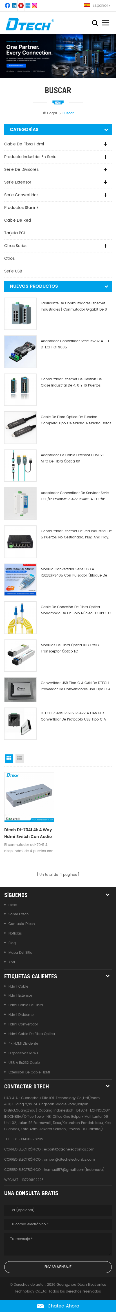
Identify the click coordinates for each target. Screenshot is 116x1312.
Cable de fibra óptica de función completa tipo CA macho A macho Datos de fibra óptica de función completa (76, 420)
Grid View (9, 758)
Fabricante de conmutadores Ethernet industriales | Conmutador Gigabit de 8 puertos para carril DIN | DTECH (74, 307)
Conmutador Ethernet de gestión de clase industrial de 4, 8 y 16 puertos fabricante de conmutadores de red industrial (72, 383)
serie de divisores (21, 169)
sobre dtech (18, 914)
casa (12, 905)
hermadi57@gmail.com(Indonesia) (74, 1170)
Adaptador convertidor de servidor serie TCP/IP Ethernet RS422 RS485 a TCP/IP (75, 496)
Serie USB (13, 271)
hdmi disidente (21, 1015)
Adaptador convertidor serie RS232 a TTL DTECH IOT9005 (75, 344)
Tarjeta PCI (14, 233)
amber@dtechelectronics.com (69, 1159)
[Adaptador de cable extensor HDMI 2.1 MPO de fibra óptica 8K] (20, 466)
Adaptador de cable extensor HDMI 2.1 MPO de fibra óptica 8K (72, 458)
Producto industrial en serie (30, 157)
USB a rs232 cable (24, 1063)
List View (19, 758)
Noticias (15, 933)
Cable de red (17, 220)
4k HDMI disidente (23, 1043)
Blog (12, 943)
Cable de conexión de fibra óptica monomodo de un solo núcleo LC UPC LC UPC (76, 610)
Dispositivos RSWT (23, 1053)
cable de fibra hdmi (24, 144)
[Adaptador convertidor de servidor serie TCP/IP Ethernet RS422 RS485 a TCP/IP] (20, 503)
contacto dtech (21, 924)
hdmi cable (18, 986)
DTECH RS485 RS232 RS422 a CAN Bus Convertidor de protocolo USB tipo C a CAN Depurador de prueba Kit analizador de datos (75, 717)
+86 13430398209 (28, 1139)
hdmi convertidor (23, 1024)
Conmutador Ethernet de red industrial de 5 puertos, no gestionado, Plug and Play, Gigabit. (76, 535)
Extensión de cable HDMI (29, 1072)
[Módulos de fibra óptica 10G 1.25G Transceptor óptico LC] (20, 656)
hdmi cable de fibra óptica (31, 1034)
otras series (15, 246)
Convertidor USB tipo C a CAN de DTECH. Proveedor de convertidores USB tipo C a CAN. (75, 686)
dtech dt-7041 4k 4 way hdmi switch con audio (28, 833)
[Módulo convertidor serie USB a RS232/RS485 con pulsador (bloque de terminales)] (20, 580)
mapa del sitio (20, 952)
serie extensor (17, 182)
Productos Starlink (21, 207)
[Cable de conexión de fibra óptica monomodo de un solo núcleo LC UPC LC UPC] (20, 618)
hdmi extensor (20, 995)
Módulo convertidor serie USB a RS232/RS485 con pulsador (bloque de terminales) (74, 573)
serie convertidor (21, 195)
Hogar (52, 113)
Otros (9, 258)
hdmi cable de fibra (25, 1005)
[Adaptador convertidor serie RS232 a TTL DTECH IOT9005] (20, 352)
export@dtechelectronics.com (69, 1149)
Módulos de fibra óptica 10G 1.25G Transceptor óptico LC (70, 648)
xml (11, 962)
